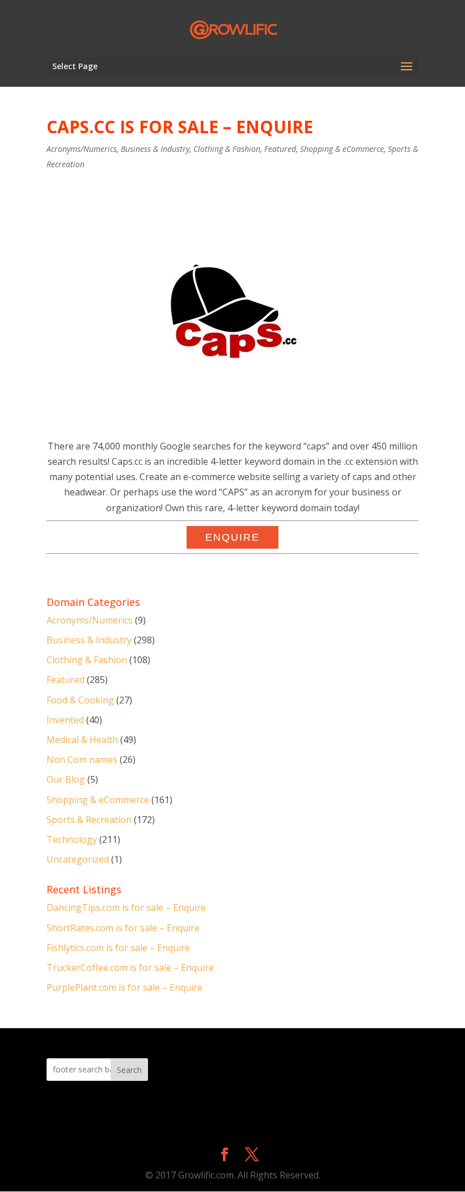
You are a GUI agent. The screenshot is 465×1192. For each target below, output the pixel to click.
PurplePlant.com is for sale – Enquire (124, 987)
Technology (71, 839)
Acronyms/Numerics (81, 148)
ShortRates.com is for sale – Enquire (123, 928)
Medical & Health (82, 739)
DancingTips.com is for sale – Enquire (126, 907)
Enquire (232, 537)
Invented (65, 720)
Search (129, 1069)
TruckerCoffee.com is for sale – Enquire (130, 967)
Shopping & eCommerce (342, 148)
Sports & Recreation (89, 819)
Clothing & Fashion (226, 148)
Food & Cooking (80, 700)
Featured (280, 148)
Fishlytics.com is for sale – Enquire (118, 947)
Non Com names (81, 759)
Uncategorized (77, 859)
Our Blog (65, 779)
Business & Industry (155, 148)
